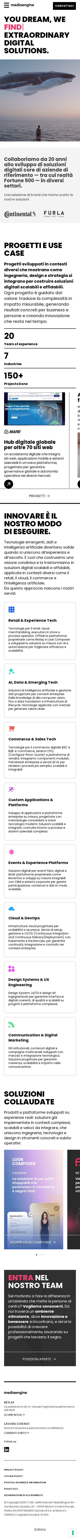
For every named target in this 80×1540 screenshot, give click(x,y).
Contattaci (64, 6)
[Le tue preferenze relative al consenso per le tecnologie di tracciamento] (73, 1533)
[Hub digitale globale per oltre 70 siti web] (8, 484)
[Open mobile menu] (6, 6)
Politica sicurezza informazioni (25, 1482)
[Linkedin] (6, 1449)
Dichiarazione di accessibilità (23, 1495)
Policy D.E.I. (11, 1489)
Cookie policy (13, 1476)
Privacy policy (13, 1470)
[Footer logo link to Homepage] (16, 1394)
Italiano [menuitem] (40, 1529)
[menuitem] (40, 1529)
